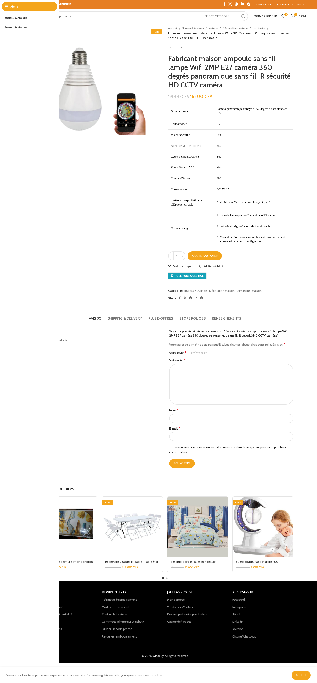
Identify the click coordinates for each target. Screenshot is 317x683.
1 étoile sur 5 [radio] (192, 352)
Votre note (177, 353)
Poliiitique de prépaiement (119, 600)
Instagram (239, 607)
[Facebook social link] (224, 4)
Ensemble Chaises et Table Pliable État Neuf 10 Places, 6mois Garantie (131, 564)
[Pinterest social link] (236, 4)
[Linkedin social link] (242, 4)
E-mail (174, 428)
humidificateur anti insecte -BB (257, 562)
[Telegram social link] (248, 4)
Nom (174, 410)
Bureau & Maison (193, 28)
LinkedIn (237, 622)
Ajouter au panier (205, 255)
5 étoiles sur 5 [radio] (205, 352)
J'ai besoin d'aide (179, 592)
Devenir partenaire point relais (187, 614)
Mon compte (176, 600)
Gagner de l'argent (179, 622)
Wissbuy (158, 656)
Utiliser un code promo (117, 629)
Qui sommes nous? (49, 607)
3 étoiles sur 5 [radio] (198, 352)
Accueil (172, 28)
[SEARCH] (243, 16)
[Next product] (181, 47)
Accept (301, 675)
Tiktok (236, 614)
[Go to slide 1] (163, 578)
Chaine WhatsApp (244, 636)
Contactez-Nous (47, 600)
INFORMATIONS (47, 592)
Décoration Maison (235, 28)
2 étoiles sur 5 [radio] (195, 352)
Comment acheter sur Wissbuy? (123, 622)
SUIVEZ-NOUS (242, 592)
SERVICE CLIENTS (114, 592)
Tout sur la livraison (114, 614)
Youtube (237, 629)
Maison (213, 28)
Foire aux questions (49, 629)
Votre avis (177, 360)
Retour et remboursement (119, 636)
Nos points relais (47, 622)
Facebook (238, 600)
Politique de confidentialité (54, 614)
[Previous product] (170, 47)
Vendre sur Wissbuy (180, 607)
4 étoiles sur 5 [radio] (202, 352)
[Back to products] (176, 47)
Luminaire (259, 28)
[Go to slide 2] (167, 578)
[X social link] (230, 4)
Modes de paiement (115, 607)
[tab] (95, 316)
